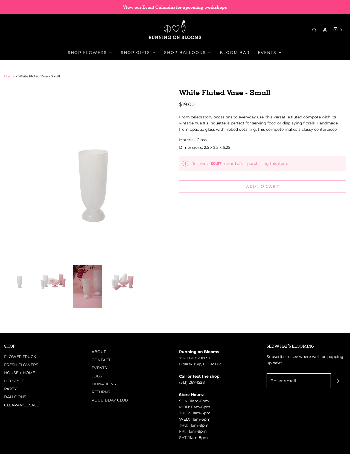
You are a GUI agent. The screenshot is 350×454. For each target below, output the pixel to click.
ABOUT (99, 351)
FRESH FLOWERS (21, 364)
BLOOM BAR (235, 52)
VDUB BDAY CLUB (110, 400)
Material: (188, 139)
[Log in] (325, 30)
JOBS (97, 376)
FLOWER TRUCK (20, 356)
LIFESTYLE (14, 381)
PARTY (10, 388)
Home (9, 76)
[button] (18, 279)
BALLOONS (15, 396)
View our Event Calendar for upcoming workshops (175, 7)
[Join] (338, 380)
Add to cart (262, 186)
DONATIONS (104, 384)
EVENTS (99, 367)
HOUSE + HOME (19, 372)
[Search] (314, 30)
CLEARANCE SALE (21, 405)
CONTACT (101, 359)
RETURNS (101, 391)
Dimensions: (204, 147)
